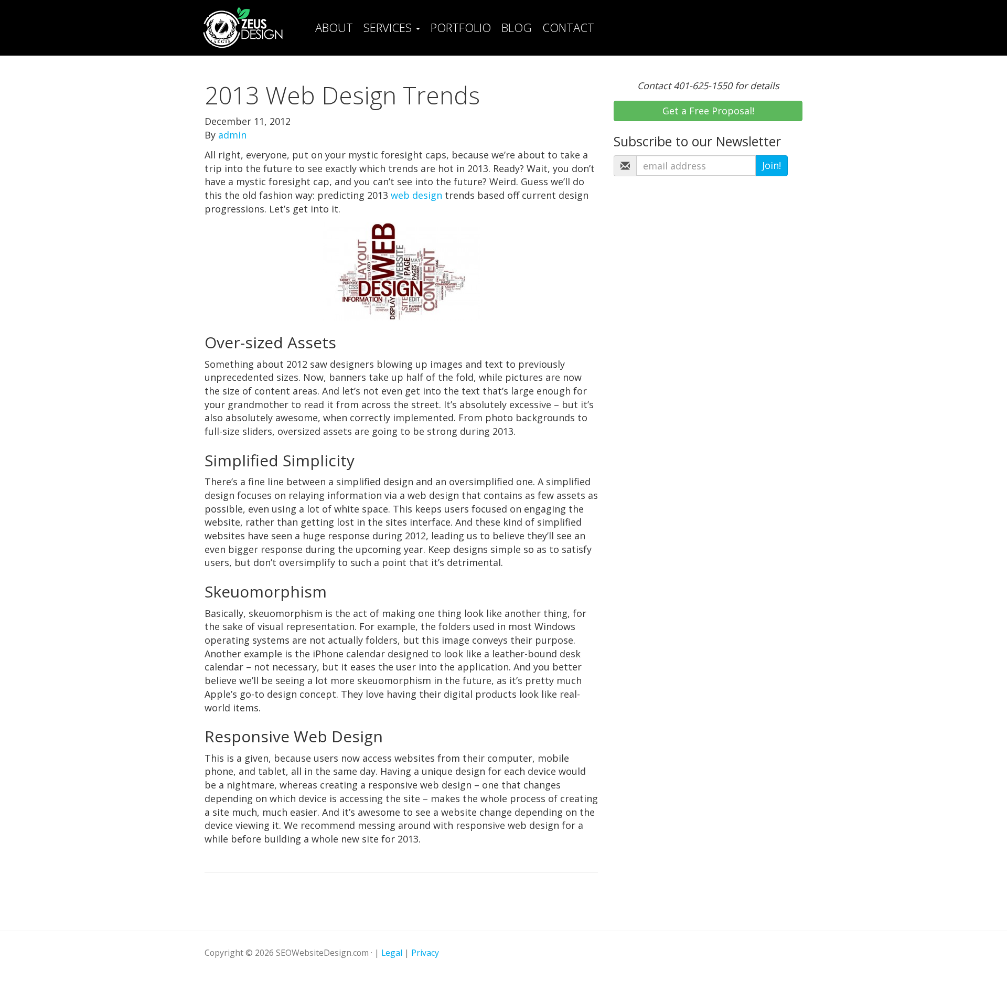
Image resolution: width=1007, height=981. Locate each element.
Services (389, 27)
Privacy (425, 952)
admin (232, 135)
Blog (516, 27)
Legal (391, 952)
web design (416, 195)
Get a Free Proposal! (708, 110)
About (334, 27)
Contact (568, 27)
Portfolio (461, 27)
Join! (771, 165)
